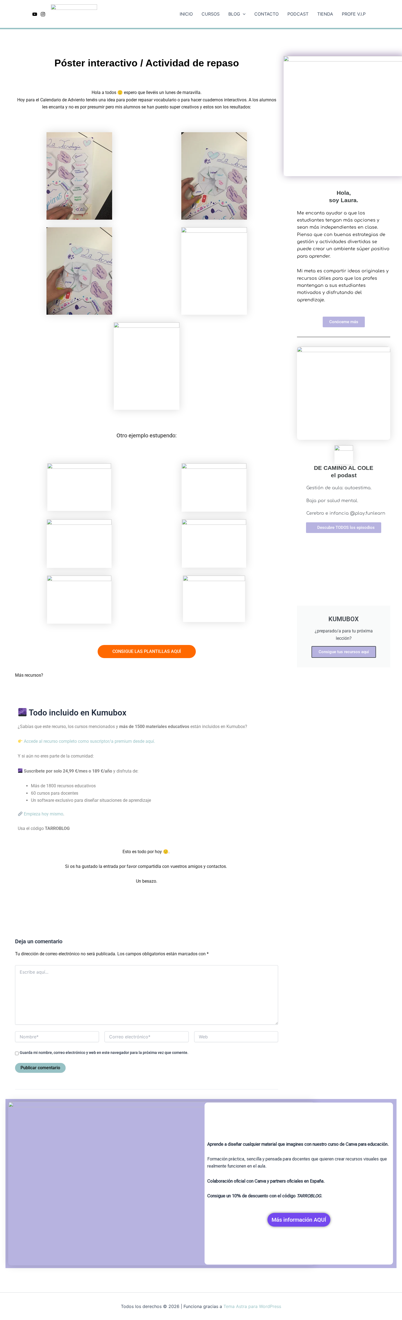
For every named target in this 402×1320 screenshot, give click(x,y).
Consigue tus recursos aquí (344, 651)
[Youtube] (34, 14)
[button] (243, 14)
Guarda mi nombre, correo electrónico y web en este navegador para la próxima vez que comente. (104, 1052)
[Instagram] (42, 14)
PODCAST (297, 14)
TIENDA (325, 14)
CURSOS (211, 14)
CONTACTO (266, 14)
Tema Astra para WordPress (252, 1306)
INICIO (186, 14)
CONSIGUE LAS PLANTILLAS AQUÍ (146, 651)
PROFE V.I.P (354, 14)
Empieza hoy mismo (43, 814)
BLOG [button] (234, 14)
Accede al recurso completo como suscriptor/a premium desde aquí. (89, 741)
